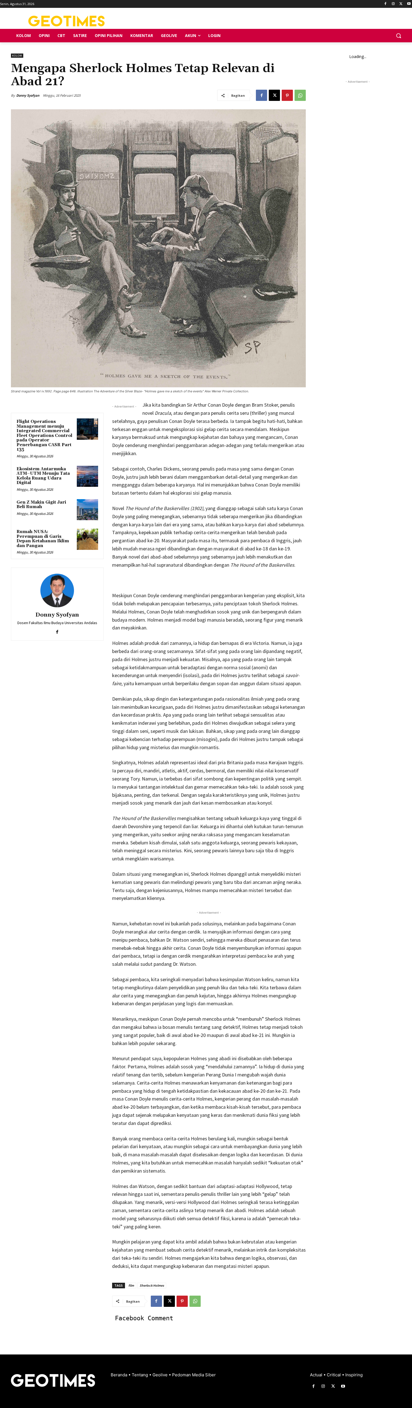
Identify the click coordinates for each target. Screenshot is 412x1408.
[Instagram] (393, 4)
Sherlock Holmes (152, 1285)
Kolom (17, 55)
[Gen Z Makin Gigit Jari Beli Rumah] (87, 509)
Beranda (119, 1374)
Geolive (160, 1374)
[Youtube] (409, 4)
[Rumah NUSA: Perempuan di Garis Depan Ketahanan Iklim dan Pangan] (87, 539)
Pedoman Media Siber (194, 1374)
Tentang (140, 1374)
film (131, 1285)
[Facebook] (385, 4)
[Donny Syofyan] (57, 590)
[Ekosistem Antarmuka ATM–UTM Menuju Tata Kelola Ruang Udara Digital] (87, 476)
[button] (398, 35)
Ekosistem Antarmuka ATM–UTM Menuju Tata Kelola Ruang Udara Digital (43, 476)
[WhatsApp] (300, 95)
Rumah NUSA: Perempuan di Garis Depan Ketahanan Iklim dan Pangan (43, 538)
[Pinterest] (287, 95)
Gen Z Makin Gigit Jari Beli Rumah (41, 505)
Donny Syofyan (27, 95)
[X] (401, 4)
